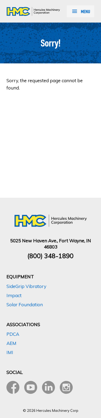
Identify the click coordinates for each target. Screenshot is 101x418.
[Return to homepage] (33, 11)
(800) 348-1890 (50, 256)
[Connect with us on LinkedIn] (48, 387)
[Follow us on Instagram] (66, 387)
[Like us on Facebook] (12, 387)
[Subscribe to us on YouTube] (30, 387)
